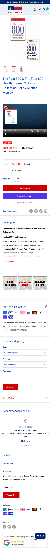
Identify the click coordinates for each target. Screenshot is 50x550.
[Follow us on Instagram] (14, 527)
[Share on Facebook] (31, 211)
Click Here (25, 441)
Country (6, 347)
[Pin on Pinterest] (36, 211)
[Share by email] (45, 211)
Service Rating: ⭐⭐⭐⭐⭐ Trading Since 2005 (25, 2)
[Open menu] (4, 10)
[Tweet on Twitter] (41, 211)
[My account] (40, 9)
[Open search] (35, 9)
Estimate (10, 387)
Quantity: (6, 179)
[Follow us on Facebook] (4, 527)
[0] (45, 9)
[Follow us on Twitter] (9, 527)
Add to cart (25, 188)
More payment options (25, 202)
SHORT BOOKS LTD (10, 148)
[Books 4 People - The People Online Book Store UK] (6, 545)
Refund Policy (8, 398)
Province (6, 359)
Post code (7, 371)
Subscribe (11, 495)
